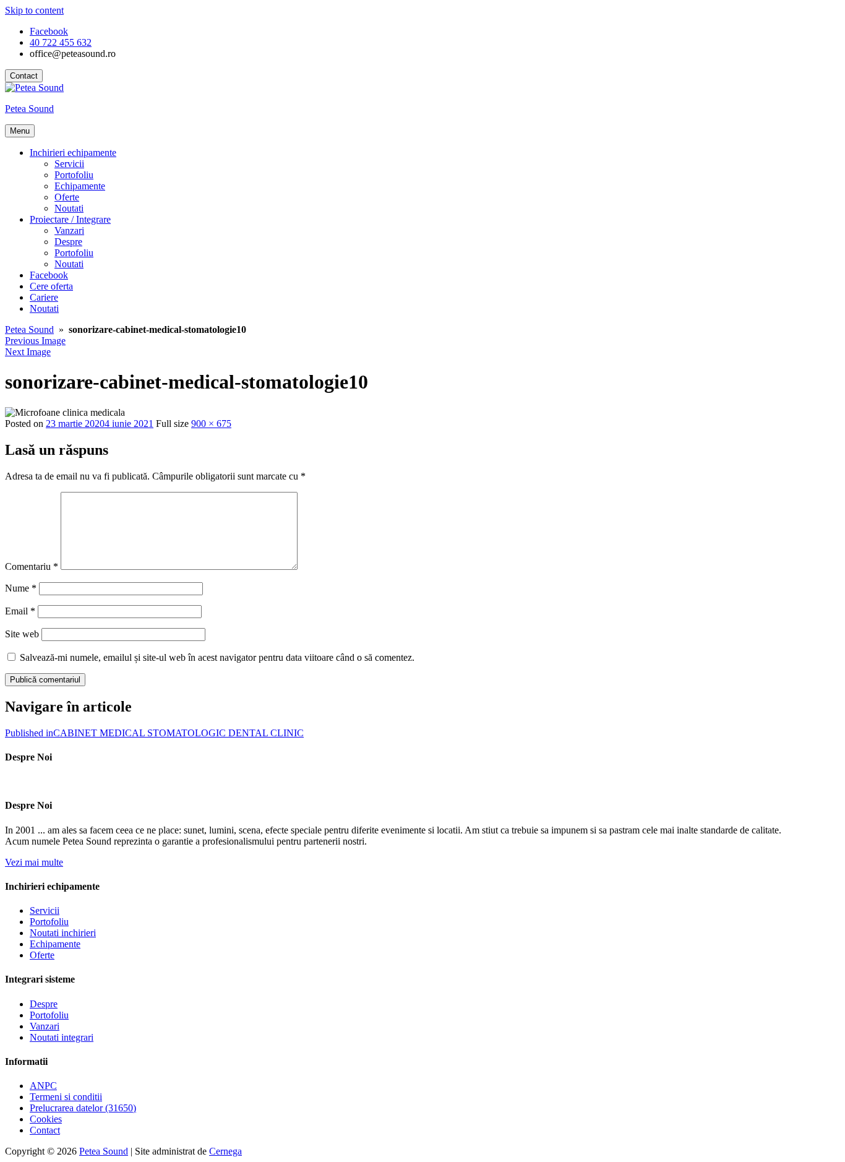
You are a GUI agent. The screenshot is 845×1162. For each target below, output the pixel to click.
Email (20, 611)
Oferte (66, 197)
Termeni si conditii (66, 1096)
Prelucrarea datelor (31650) (83, 1108)
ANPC (43, 1085)
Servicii (69, 163)
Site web (22, 634)
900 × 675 (211, 423)
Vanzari (69, 230)
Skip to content (34, 10)
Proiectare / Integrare (70, 219)
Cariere (44, 297)
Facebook (49, 275)
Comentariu (31, 566)
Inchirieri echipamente (73, 152)
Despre (68, 241)
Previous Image (35, 340)
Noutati (69, 208)
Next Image (28, 351)
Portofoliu (73, 175)
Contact (24, 75)
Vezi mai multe (34, 862)
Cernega (225, 1151)
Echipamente (79, 186)
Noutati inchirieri (63, 932)
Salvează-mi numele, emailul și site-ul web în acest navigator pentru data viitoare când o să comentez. (217, 657)
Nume (20, 588)
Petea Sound (29, 108)
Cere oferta (51, 286)
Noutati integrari (61, 1037)
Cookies (46, 1119)
